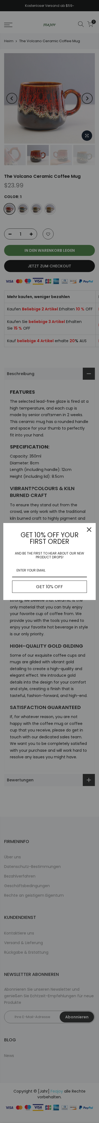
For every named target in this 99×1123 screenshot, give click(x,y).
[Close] (89, 529)
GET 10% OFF (49, 587)
